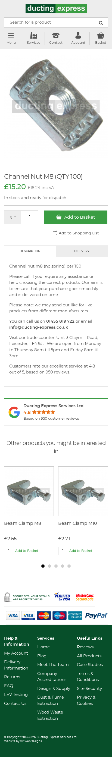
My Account (16, 653)
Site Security (89, 689)
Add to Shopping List (79, 233)
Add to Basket (79, 217)
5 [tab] (69, 566)
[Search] (101, 23)
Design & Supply (53, 689)
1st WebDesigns (31, 741)
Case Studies (90, 665)
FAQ (8, 686)
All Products (89, 656)
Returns (12, 677)
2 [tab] (49, 566)
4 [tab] (62, 566)
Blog (41, 656)
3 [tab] (56, 566)
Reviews (85, 647)
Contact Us (15, 704)
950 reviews (57, 372)
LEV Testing (16, 695)
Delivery (81, 251)
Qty (13, 217)
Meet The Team (53, 665)
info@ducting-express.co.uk (38, 327)
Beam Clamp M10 (77, 523)
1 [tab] (43, 566)
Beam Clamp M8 (22, 523)
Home (43, 647)
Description (30, 251)
